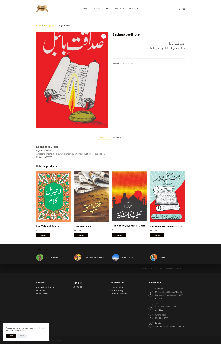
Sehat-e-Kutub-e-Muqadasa (166, 226)
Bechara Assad (51, 257)
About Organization (45, 287)
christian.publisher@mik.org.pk (169, 326)
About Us (96, 9)
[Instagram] (78, 287)
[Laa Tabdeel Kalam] (53, 196)
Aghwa (162, 257)
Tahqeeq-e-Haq (83, 226)
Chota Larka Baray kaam (93, 257)
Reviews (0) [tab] (117, 137)
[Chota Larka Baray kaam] (77, 257)
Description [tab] (104, 137)
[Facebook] (74, 287)
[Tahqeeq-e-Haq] (91, 196)
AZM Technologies (54, 340)
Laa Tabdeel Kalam (47, 226)
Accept (11, 336)
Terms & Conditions (119, 293)
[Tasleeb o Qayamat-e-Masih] (129, 196)
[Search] (179, 9)
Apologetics (127, 64)
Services (118, 9)
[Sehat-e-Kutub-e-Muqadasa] (167, 196)
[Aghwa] (153, 257)
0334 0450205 (161, 318)
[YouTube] (81, 287)
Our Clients (41, 290)
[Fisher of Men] (115, 257)
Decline (21, 336)
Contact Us (133, 9)
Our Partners (42, 293)
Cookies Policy (116, 290)
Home (85, 9)
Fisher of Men (127, 257)
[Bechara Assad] (39, 257)
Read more (43, 235)
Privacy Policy (116, 287)
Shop (107, 9)
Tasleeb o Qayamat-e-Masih (129, 225)
